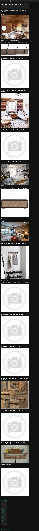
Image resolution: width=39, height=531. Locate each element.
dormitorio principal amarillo (3, 522)
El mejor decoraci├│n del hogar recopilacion (11, 0)
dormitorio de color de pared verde (3, 505)
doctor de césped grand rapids (3, 517)
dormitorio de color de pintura (3, 507)
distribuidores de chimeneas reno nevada (3, 520)
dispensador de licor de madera (3, 512)
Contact (1, 529)
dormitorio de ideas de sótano (3, 510)
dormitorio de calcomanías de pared (3, 503)
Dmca (8, 529)
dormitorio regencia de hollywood (3, 524)
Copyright (5, 529)
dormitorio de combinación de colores (3, 514)
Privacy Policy (11, 529)
